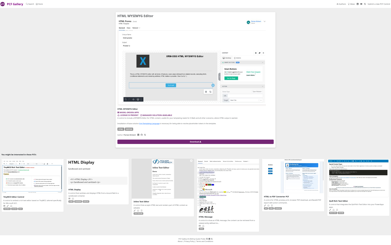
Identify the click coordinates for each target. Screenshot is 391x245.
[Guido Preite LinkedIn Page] (209, 239)
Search (31, 4)
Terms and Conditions (204, 241)
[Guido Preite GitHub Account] (207, 239)
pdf (266, 208)
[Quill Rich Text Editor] (358, 178)
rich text (333, 213)
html (121, 129)
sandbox (78, 201)
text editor (138, 213)
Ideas (352, 4)
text (20, 209)
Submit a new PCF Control (379, 4)
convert (278, 208)
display (85, 201)
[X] (145, 135)
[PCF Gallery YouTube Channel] (361, 4)
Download (194, 142)
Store (40, 4)
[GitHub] (142, 135)
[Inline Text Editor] (163, 179)
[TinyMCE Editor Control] (33, 176)
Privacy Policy (189, 241)
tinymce (7, 209)
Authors (342, 4)
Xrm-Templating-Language (149, 123)
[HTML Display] (98, 173)
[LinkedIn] (138, 135)
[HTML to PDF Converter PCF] (293, 176)
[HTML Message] (228, 186)
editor (129, 129)
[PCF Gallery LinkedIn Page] (357, 4)
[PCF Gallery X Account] (365, 4)
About (180, 241)
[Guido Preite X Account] (212, 239)
